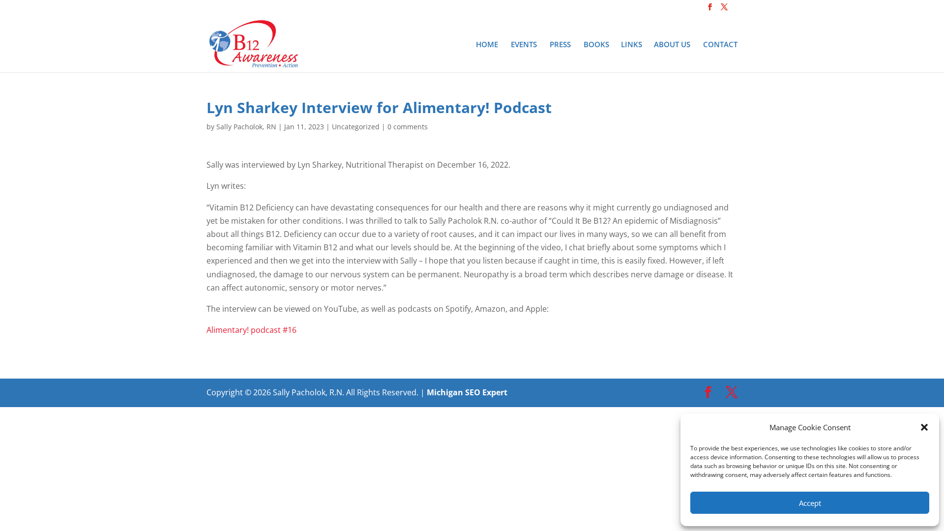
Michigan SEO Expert (467, 392)
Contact (720, 45)
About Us (672, 45)
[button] (924, 427)
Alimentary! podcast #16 (251, 329)
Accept (810, 503)
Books (596, 45)
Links (631, 45)
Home (487, 45)
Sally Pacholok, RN (246, 126)
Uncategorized (356, 126)
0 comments (407, 126)
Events (524, 45)
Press (560, 45)
